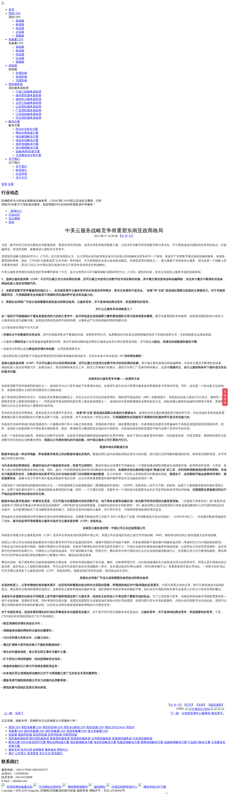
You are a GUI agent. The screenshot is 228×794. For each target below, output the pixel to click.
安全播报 (14, 218)
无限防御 (21, 80)
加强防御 (21, 76)
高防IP (130, 727)
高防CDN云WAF (115, 727)
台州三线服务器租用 (28, 102)
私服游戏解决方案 (128, 742)
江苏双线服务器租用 (28, 114)
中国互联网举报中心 (124, 786)
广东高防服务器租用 (28, 110)
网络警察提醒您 (78, 786)
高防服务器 (16, 84)
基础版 (20, 20)
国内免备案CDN (34, 730)
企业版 (20, 31)
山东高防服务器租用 (28, 106)
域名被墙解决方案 (27, 136)
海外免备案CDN (55, 730)
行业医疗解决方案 (199, 742)
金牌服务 (38, 749)
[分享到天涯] (222, 709)
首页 (11, 9)
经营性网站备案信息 (20, 786)
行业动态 (14, 214)
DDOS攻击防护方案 (33, 742)
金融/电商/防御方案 (28, 151)
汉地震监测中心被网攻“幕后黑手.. (203, 713)
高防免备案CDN (31, 727)
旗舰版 (20, 35)
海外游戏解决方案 (27, 143)
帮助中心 (62, 749)
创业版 (20, 28)
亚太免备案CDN (98, 730)
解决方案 (14, 121)
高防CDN (14, 13)
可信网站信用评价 (50, 786)
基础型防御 (25, 734)
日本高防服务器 (142, 738)
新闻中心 (15, 211)
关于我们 (14, 158)
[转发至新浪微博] (212, 709)
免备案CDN (16, 39)
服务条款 (50, 749)
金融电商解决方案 (175, 742)
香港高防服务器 (60, 738)
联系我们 (21, 170)
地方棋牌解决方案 (27, 147)
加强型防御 (40, 734)
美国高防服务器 (122, 738)
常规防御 (21, 73)
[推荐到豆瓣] (219, 709)
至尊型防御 (55, 734)
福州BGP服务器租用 (28, 99)
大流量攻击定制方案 (28, 155)
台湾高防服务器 (101, 738)
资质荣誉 (32, 753)
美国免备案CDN (76, 730)
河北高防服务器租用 (28, 117)
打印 (188, 704)
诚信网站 (99, 786)
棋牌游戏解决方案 (152, 742)
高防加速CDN (95, 727)
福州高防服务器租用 (28, 95)
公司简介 (20, 753)
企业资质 (21, 173)
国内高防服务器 (39, 738)
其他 (11, 222)
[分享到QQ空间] (199, 709)
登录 (4, 184)
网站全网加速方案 (27, 132)
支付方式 (21, 177)
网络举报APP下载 (155, 786)
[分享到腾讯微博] (186, 709)
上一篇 (8, 713)
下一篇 (174, 713)
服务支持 (14, 749)
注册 (11, 184)
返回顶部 (215, 704)
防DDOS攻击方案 (27, 129)
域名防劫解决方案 (27, 140)
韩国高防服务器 (80, 738)
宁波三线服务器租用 (28, 91)
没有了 (19, 713)
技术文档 (26, 749)
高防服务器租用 (18, 738)
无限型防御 (70, 734)
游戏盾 (13, 65)
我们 (11, 753)
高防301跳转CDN (75, 727)
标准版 (20, 24)
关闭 (201, 704)
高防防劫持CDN (53, 727)
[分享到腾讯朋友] (215, 709)
